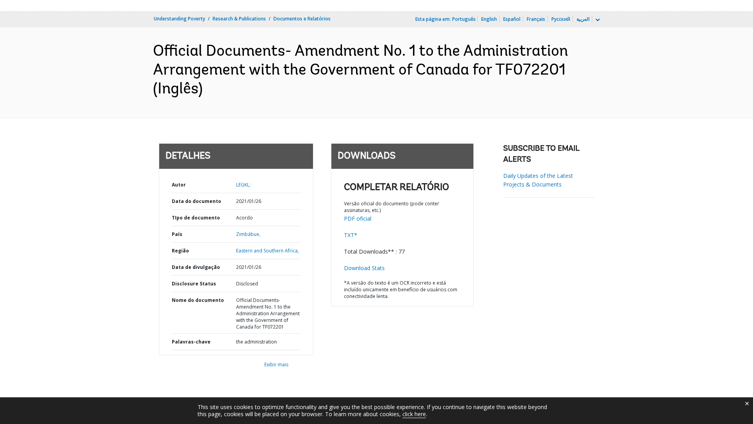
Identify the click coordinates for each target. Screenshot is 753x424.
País (177, 234)
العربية (583, 19)
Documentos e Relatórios (302, 18)
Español (511, 19)
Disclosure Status (194, 283)
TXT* (350, 235)
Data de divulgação (196, 267)
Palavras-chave (191, 341)
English (489, 19)
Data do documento (196, 201)
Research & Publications (239, 18)
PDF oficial (357, 218)
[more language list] (597, 20)
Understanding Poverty (179, 18)
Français (536, 19)
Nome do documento (198, 300)
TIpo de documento (196, 217)
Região (180, 250)
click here (414, 414)
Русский (560, 19)
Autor (179, 184)
